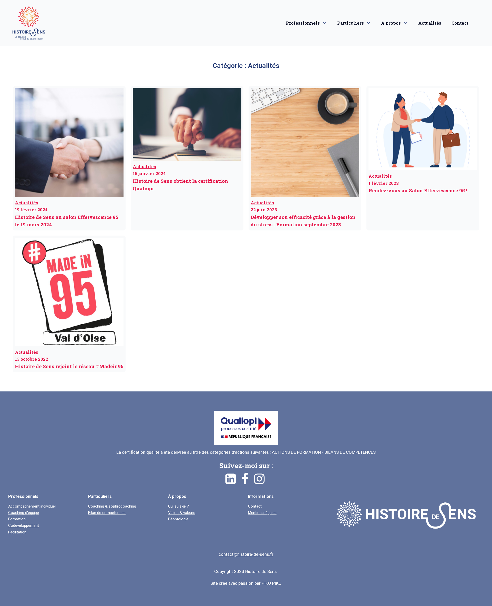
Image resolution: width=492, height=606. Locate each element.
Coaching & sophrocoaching (112, 506)
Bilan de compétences (107, 513)
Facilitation (17, 532)
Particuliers (350, 23)
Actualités (429, 23)
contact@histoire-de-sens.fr (246, 554)
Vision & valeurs (181, 513)
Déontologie (178, 519)
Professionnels (303, 23)
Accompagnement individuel (32, 506)
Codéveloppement (23, 525)
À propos (391, 23)
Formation (17, 519)
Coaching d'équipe (23, 513)
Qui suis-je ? (178, 506)
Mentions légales (262, 513)
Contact (460, 23)
